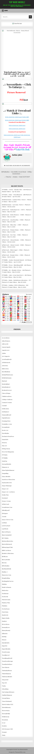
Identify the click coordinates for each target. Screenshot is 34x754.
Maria (11, 165)
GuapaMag (5, 473)
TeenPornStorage (7, 661)
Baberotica (5, 368)
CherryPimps (6, 393)
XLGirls (4, 726)
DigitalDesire (6, 418)
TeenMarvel (5, 655)
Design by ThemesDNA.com (17, 752)
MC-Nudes (5, 538)
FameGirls (5, 439)
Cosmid (4, 405)
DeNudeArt (5, 412)
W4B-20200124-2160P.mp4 (17, 128)
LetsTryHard (6, 525)
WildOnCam (5, 716)
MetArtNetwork (7, 544)
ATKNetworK (6, 362)
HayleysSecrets (7, 482)
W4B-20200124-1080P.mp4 (17, 125)
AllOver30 (5, 344)
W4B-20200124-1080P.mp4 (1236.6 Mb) (17, 117)
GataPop (4, 461)
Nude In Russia (6, 587)
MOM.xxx (5, 556)
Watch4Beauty (6, 707)
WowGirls (5, 720)
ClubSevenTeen (6, 396)
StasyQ (4, 639)
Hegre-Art (5, 489)
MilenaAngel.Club (7, 547)
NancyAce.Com (6, 575)
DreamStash (5, 427)
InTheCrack (5, 504)
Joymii (4, 516)
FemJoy (4, 442)
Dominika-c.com (7, 424)
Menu (6, 10)
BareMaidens (6, 371)
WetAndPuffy (6, 713)
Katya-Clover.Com (7, 519)
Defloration (5, 408)
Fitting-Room (6, 448)
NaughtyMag (6, 578)
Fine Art (4, 445)
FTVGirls (4, 455)
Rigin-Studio (5, 618)
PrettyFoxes (6, 609)
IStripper (5, 513)
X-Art (3, 723)
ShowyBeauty (6, 630)
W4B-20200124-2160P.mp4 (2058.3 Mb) (17, 120)
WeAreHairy (6, 710)
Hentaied (5, 498)
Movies (4, 562)
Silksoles (4, 633)
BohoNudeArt (6, 387)
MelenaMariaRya (26, 165)
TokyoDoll (5, 679)
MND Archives (6, 550)
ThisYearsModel (7, 676)
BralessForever (7, 390)
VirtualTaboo (6, 698)
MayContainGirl (7, 535)
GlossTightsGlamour (8, 470)
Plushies (4, 606)
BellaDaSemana (6, 378)
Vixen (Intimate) (7, 701)
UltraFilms (5, 689)
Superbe (4, 646)
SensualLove (6, 627)
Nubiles (4, 584)
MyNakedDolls (6, 569)
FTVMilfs (5, 458)
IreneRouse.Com (7, 507)
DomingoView (6, 421)
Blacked (4, 381)
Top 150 (4, 683)
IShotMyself (5, 510)
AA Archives (5, 338)
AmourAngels (6, 347)
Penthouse (5, 593)
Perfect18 (5, 596)
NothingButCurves (7, 581)
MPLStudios (5, 566)
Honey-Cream (6, 501)
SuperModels (6, 649)
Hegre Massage (7, 485)
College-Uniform (7, 399)
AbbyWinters (6, 341)
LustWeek (5, 529)
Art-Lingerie (6, 356)
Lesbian (4, 522)
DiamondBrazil (6, 415)
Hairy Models (6, 476)
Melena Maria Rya (17, 165)
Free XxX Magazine (8, 452)
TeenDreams (6, 652)
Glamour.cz (5, 467)
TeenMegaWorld (7, 658)
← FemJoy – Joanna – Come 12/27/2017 (17, 177)
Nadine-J (5, 572)
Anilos (4, 353)
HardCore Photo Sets (8, 479)
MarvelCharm (6, 532)
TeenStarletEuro (7, 664)
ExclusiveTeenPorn (8, 436)
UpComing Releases (8, 692)
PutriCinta (5, 612)
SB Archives (5, 624)
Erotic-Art (5, 430)
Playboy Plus (6, 602)
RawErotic (5, 615)
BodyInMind (5, 384)
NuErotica (5, 590)
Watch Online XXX (7, 704)
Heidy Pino (5, 495)
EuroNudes (5, 433)
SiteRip (4, 636)
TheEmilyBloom (7, 670)
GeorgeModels (6, 464)
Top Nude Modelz (17, 2)
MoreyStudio (6, 559)
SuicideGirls (5, 643)
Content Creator (7, 402)
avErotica (5, 365)
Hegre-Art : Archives (8, 492)
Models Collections (8, 553)
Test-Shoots (5, 667)
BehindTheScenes (7, 375)
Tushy (4, 686)
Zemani (4, 732)
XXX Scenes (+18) (7, 729)
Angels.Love (5, 350)
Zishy (3, 735)
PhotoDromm (6, 599)
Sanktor (4, 621)
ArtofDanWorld (6, 359)
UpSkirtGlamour (7, 695)
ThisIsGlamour (6, 673)
